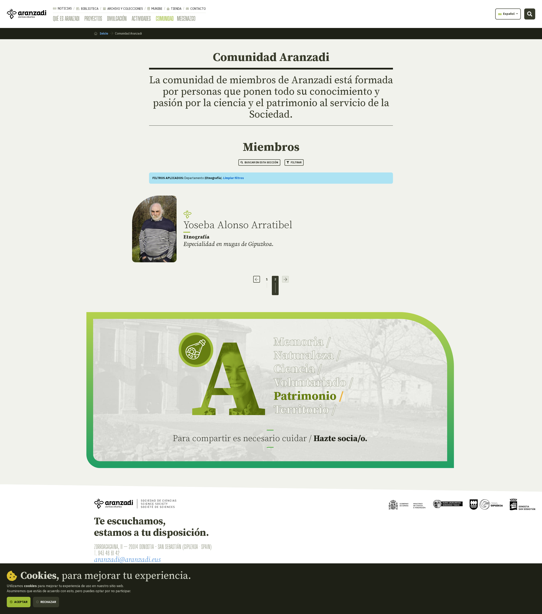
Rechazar (48, 602)
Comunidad (165, 18)
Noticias (64, 8)
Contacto (198, 9)
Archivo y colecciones (125, 9)
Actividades (141, 18)
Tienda (175, 9)
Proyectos (93, 18)
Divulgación (117, 18)
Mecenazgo (186, 18)
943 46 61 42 (108, 553)
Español (508, 14)
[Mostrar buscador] (529, 13)
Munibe (156, 9)
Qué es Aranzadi (66, 18)
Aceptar (21, 602)
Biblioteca (89, 9)
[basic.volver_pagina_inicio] (26, 14)
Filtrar (295, 162)
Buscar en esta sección (261, 162)
